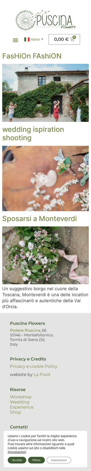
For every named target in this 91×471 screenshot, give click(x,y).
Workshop (21, 396)
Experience (21, 407)
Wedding (19, 402)
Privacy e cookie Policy (33, 366)
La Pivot (42, 374)
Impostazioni (59, 460)
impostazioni (17, 452)
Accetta (17, 460)
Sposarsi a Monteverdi (39, 218)
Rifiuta (36, 460)
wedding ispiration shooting (33, 133)
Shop (15, 412)
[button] (15, 40)
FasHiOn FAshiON (32, 56)
